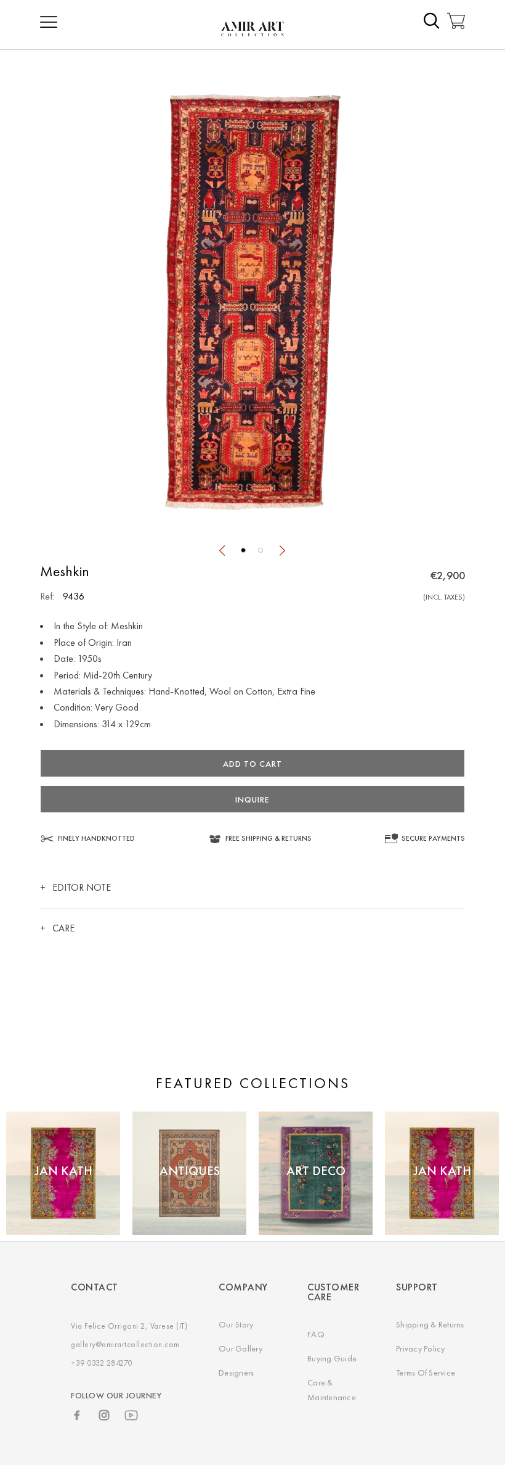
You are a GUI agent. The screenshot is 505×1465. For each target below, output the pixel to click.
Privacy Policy (420, 1348)
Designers (236, 1372)
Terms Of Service (425, 1372)
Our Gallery (240, 1348)
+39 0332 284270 (101, 1363)
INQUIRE (252, 799)
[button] (243, 550)
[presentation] (221, 552)
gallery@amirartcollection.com (125, 1344)
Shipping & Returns (430, 1324)
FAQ (316, 1334)
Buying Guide (332, 1358)
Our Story (236, 1324)
